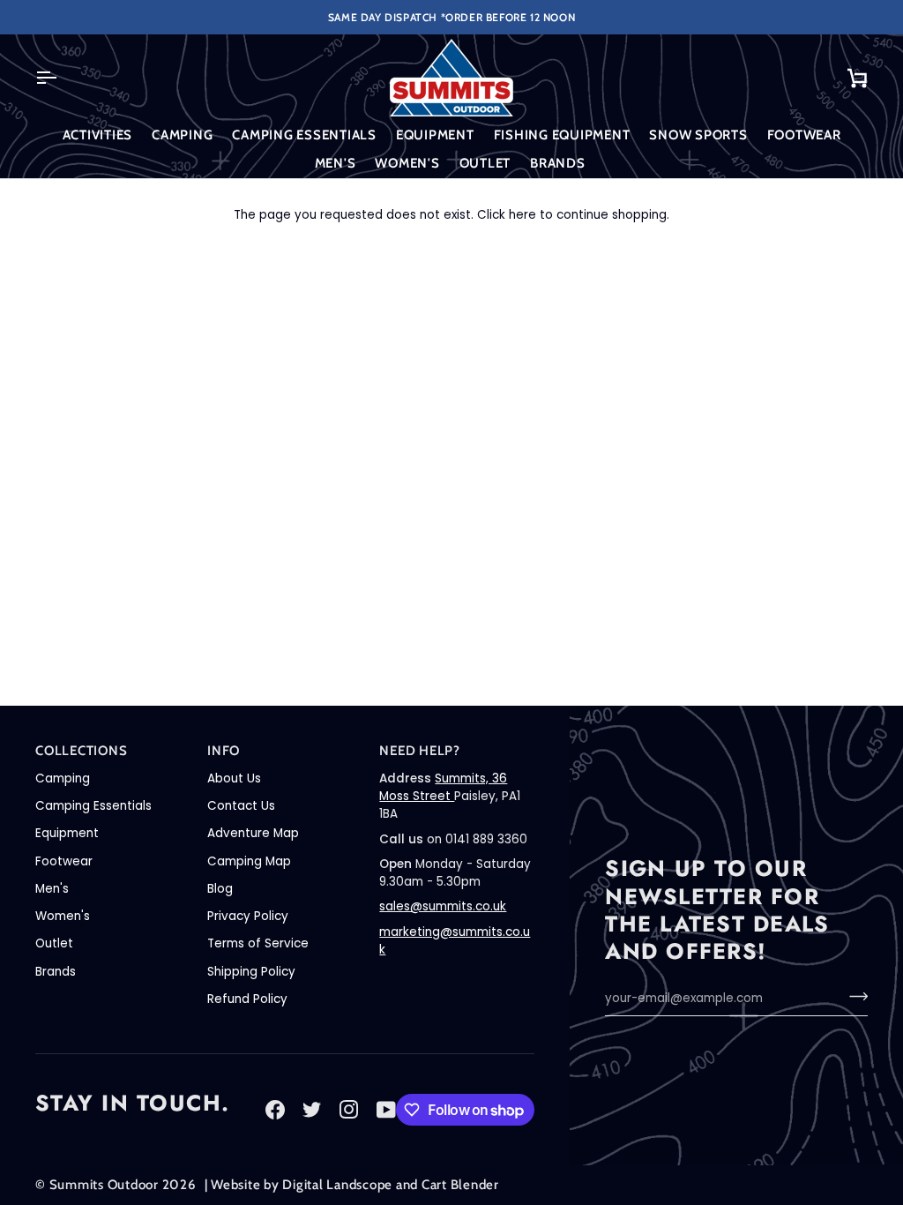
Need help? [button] (419, 751)
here (522, 214)
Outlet (54, 943)
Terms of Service (258, 943)
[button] (98, 135)
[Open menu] (61, 77)
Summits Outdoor (104, 1185)
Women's (62, 916)
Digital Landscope (337, 1185)
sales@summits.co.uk (442, 906)
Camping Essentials (93, 805)
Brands (55, 971)
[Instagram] (349, 1109)
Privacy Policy (247, 916)
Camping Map (249, 861)
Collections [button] (81, 751)
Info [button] (223, 751)
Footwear (64, 861)
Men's (52, 888)
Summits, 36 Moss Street (443, 787)
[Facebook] (275, 1109)
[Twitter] (312, 1109)
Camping (62, 778)
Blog (220, 888)
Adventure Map (253, 833)
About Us (234, 778)
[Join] (853, 996)
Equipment (67, 833)
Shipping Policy (251, 971)
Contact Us (241, 805)
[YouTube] (386, 1109)
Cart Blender (460, 1185)
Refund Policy (247, 999)
